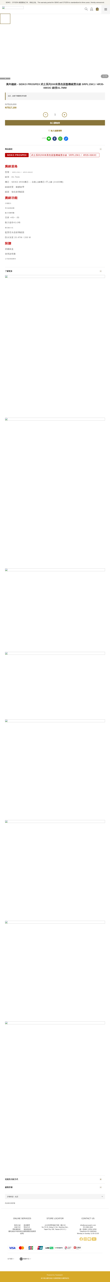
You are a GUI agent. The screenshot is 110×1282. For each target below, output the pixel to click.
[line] (49, 139)
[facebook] (54, 139)
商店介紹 (17, 1225)
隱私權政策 (16, 1229)
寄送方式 (27, 1227)
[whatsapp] (60, 139)
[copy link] (66, 139)
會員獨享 (27, 1225)
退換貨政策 (28, 1229)
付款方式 (17, 1227)
